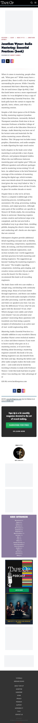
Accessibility (19, 708)
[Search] (32, 3)
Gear (12, 38)
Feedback (19, 702)
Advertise (19, 689)
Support (19, 705)
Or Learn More (19, 431)
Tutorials (19, 678)
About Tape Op (19, 686)
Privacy (19, 698)
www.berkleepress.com (13, 399)
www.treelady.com (7, 401)
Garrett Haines (15, 55)
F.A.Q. (19, 711)
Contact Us (19, 714)
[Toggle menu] (35, 3)
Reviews (4, 38)
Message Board (19, 681)
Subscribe (19, 692)
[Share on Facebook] (3, 61)
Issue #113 (21, 38)
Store (19, 695)
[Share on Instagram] (12, 61)
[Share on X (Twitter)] (8, 61)
